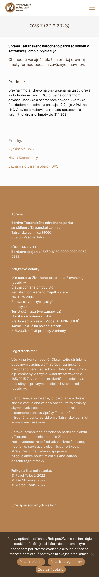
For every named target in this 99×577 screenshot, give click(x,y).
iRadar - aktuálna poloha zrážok (36, 326)
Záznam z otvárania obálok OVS (33, 166)
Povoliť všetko (31, 562)
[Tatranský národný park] (18, 7)
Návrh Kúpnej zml (22, 158)
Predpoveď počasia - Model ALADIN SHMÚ (45, 321)
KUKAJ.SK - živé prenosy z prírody (38, 331)
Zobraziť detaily (50, 569)
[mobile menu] (92, 7)
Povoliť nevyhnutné (66, 562)
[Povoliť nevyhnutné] (92, 554)
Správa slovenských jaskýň (32, 302)
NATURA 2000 (22, 297)
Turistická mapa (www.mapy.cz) (36, 311)
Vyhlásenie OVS (21, 149)
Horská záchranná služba (31, 316)
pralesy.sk (19, 307)
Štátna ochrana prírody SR (32, 287)
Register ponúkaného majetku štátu (39, 292)
